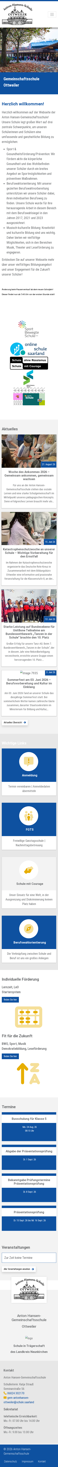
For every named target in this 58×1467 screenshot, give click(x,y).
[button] (15, 722)
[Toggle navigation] (52, 14)
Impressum (27, 1461)
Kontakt (42, 1461)
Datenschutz (10, 1461)
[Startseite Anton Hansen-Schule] (20, 14)
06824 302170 (15, 1393)
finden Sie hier (10, 999)
